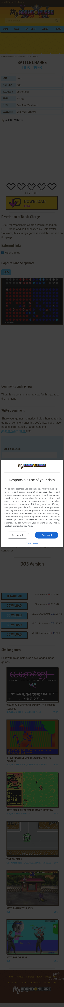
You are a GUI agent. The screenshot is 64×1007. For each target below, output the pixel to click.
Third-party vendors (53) (43, 504)
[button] (32, 543)
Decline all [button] (17, 535)
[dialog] (32, 503)
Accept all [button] (47, 534)
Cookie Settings (11, 525)
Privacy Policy (26, 525)
